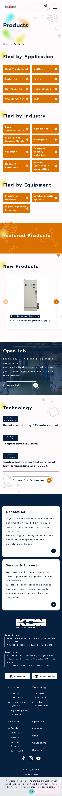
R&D (36, 98)
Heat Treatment (15, 69)
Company (14, 721)
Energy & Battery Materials (40, 152)
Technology (39, 687)
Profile (14, 728)
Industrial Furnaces (11, 197)
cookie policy (48, 787)
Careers (37, 750)
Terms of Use (31, 774)
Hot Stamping (42, 89)
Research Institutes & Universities (41, 166)
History (15, 737)
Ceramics (11, 151)
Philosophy (17, 732)
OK (31, 791)
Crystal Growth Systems (43, 197)
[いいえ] (58, 786)
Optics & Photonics (11, 166)
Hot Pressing (13, 89)
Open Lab (38, 721)
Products (14, 687)
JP (43, 9)
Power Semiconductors (15, 129)
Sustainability (18, 751)
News (35, 735)
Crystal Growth (14, 98)
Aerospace (41, 139)
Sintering (11, 79)
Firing (37, 79)
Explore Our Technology (28, 480)
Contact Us (39, 742)
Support (37, 728)
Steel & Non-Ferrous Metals (15, 139)
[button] (56, 301)
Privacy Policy (31, 769)
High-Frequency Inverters (15, 208)
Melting (38, 69)
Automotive (41, 128)
